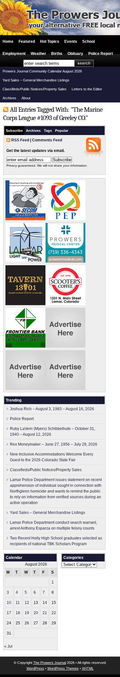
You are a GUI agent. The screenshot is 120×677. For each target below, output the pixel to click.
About (25, 98)
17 (9, 613)
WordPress (35, 668)
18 (18, 613)
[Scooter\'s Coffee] (65, 304)
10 (9, 602)
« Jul (8, 646)
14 (45, 602)
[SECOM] (25, 219)
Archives (9, 98)
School (88, 41)
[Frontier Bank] (25, 346)
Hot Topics (49, 41)
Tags (48, 130)
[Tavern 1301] (25, 304)
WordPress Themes (63, 668)
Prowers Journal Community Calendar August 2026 (42, 71)
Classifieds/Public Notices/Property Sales (35, 89)
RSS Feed (20, 140)
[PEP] (65, 219)
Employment (14, 53)
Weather (38, 53)
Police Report (100, 53)
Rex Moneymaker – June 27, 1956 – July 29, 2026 (53, 444)
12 (27, 602)
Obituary (75, 53)
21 (45, 613)
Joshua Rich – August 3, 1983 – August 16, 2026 (52, 409)
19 (27, 613)
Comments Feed (47, 140)
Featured (27, 41)
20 (36, 613)
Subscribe (14, 130)
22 (54, 613)
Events (70, 41)
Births (56, 53)
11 (18, 602)
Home (8, 41)
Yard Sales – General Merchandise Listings (36, 80)
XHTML (88, 668)
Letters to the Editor (87, 89)
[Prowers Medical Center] (65, 261)
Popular (61, 130)
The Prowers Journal (49, 663)
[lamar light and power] (25, 260)
